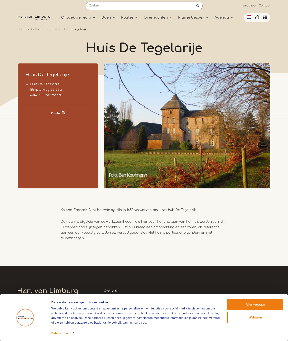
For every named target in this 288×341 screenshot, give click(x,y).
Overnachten (156, 17)
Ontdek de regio (76, 17)
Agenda (222, 17)
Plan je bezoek (191, 17)
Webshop (249, 5)
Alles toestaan (255, 304)
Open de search (198, 6)
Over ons (110, 290)
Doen (106, 17)
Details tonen (60, 333)
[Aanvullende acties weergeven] (248, 17)
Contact (264, 5)
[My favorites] (257, 18)
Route (55, 113)
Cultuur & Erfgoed (44, 29)
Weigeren (255, 317)
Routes (127, 17)
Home (22, 29)
